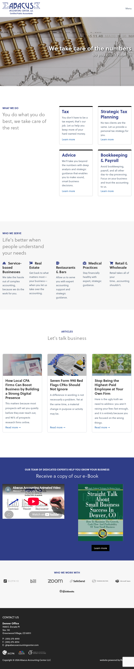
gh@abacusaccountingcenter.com (22, 645)
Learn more (75, 139)
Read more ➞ (22, 427)
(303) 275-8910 (12, 638)
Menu (129, 8)
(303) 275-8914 (12, 641)
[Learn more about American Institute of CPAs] (8, 652)
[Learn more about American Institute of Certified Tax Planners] (37, 652)
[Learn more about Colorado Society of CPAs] (21, 652)
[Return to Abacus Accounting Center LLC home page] (21, 8)
